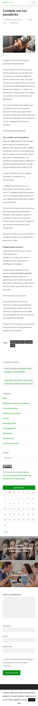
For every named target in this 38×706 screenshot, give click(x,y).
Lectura (6, 418)
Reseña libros (8, 438)
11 (10, 509)
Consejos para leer (10, 408)
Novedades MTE (9, 423)
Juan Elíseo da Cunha (12, 380)
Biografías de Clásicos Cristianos (16, 403)
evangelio (29, 342)
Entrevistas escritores (12, 413)
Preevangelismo (9, 428)
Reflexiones (15, 23)
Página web (7, 646)
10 (5, 509)
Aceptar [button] (31, 700)
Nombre (7, 626)
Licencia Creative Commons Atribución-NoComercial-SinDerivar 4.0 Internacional (17, 475)
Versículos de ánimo (11, 443)
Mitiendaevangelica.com (14, 20)
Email (5, 636)
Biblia (5, 398)
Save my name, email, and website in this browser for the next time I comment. (18, 662)
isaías (12, 345)
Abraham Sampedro (17, 342)
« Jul (5, 532)
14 (23, 509)
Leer (19, 703)
